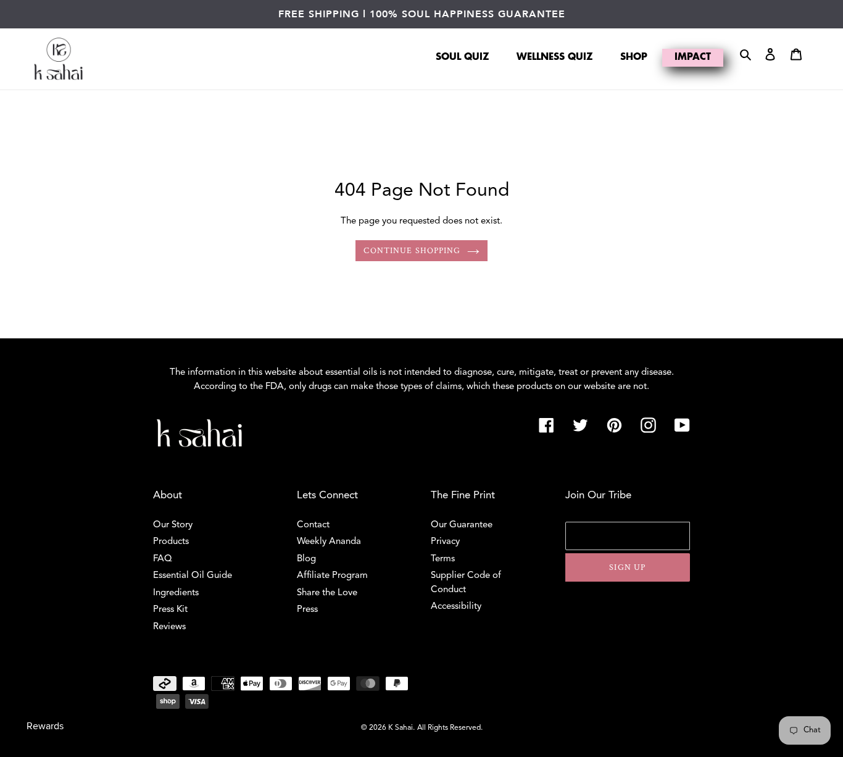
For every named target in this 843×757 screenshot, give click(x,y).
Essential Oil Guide (192, 575)
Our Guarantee (461, 525)
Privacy (445, 541)
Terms (443, 559)
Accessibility (456, 606)
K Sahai (400, 728)
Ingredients (176, 593)
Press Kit (170, 609)
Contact (313, 525)
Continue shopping (411, 250)
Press (307, 609)
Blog (306, 559)
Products (171, 541)
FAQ (162, 559)
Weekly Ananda (329, 541)
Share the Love (327, 593)
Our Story (173, 525)
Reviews (169, 627)
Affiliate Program (332, 575)
